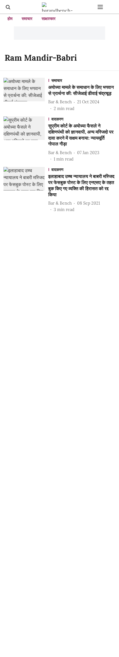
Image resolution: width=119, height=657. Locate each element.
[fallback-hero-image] (25, 95)
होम (10, 18)
